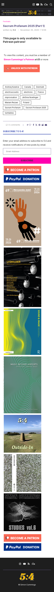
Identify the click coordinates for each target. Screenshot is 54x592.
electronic (28, 92)
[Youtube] (37, 4)
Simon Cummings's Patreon (19, 59)
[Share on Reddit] (43, 125)
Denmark (40, 87)
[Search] (51, 4)
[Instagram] (34, 4)
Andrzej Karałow (12, 87)
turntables (9, 113)
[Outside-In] (22, 416)
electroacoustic (12, 92)
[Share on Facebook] (33, 125)
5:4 (14, 30)
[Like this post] (30, 125)
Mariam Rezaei (11, 102)
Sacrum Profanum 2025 (36, 107)
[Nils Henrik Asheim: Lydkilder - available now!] (22, 248)
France (41, 92)
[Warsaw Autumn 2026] (22, 186)
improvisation (11, 97)
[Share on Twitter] (36, 125)
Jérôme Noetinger (30, 97)
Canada (27, 87)
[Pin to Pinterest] (39, 125)
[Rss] (41, 4)
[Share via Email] (46, 125)
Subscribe (27, 160)
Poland (26, 102)
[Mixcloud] (46, 4)
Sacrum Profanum (13, 107)
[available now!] (22, 309)
